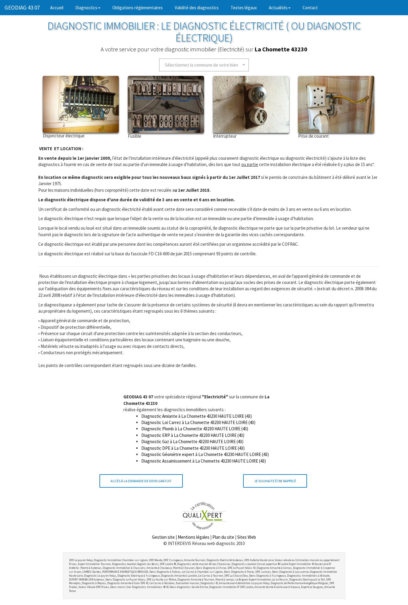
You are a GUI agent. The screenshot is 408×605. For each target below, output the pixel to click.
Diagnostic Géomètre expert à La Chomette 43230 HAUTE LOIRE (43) (205, 454)
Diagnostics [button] (86, 7)
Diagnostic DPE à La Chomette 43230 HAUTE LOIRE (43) (193, 448)
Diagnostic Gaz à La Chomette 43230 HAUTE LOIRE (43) (192, 441)
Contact (310, 7)
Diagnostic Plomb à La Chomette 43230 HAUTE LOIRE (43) (194, 429)
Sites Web (246, 537)
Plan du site (223, 537)
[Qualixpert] (204, 515)
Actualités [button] (278, 7)
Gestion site (163, 537)
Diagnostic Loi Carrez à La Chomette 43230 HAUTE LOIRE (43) (198, 422)
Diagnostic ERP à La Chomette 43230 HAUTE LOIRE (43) (192, 435)
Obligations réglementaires (137, 7)
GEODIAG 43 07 (22, 7)
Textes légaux (244, 7)
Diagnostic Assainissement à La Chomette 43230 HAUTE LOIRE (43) (203, 461)
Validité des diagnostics (197, 7)
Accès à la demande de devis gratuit (141, 481)
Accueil (59, 7)
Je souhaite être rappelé (275, 481)
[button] (204, 65)
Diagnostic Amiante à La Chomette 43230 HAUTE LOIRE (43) (196, 416)
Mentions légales (193, 537)
